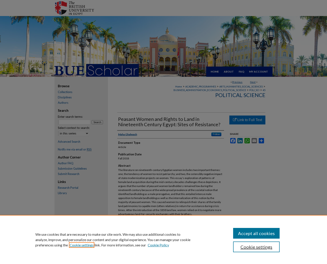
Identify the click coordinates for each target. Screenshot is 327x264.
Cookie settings (82, 245)
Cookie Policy (158, 245)
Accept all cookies (256, 233)
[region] (163, 239)
